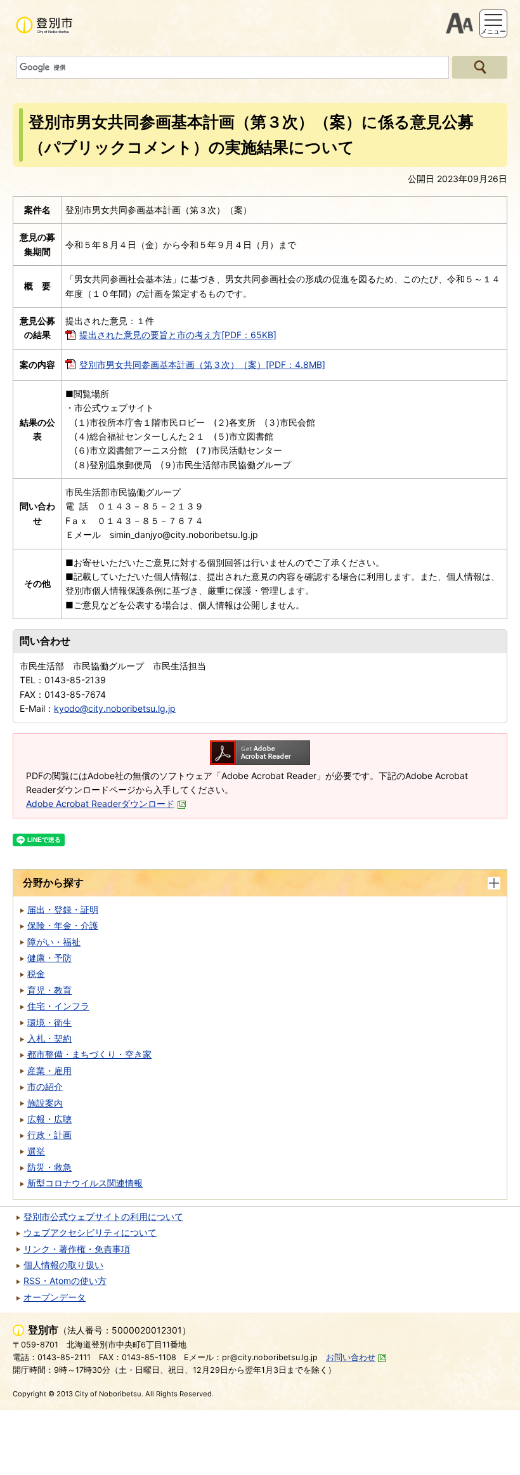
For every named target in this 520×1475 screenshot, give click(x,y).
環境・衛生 (49, 1022)
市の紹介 (45, 1086)
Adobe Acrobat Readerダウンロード (100, 803)
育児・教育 (49, 990)
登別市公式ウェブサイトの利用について (103, 1216)
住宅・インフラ (58, 1005)
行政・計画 (49, 1134)
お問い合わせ (350, 1357)
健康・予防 (49, 957)
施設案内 (45, 1103)
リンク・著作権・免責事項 (76, 1248)
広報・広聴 (49, 1118)
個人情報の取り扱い (63, 1264)
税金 (36, 973)
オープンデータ (54, 1297)
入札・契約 (49, 1038)
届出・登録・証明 (62, 909)
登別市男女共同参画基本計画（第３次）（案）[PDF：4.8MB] (202, 364)
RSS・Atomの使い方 (65, 1280)
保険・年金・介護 (62, 925)
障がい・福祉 (54, 941)
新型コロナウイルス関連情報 (85, 1182)
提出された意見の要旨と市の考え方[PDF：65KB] (177, 334)
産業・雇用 (49, 1070)
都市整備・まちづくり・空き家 (89, 1054)
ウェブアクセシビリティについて (90, 1232)
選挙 (36, 1151)
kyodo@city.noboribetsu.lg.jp (115, 708)
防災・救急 (49, 1167)
